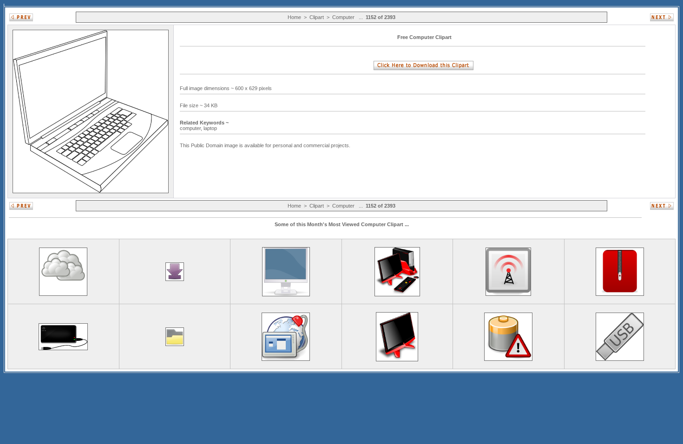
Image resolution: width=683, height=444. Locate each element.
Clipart (316, 17)
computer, (192, 128)
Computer (343, 17)
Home (294, 17)
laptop (211, 128)
